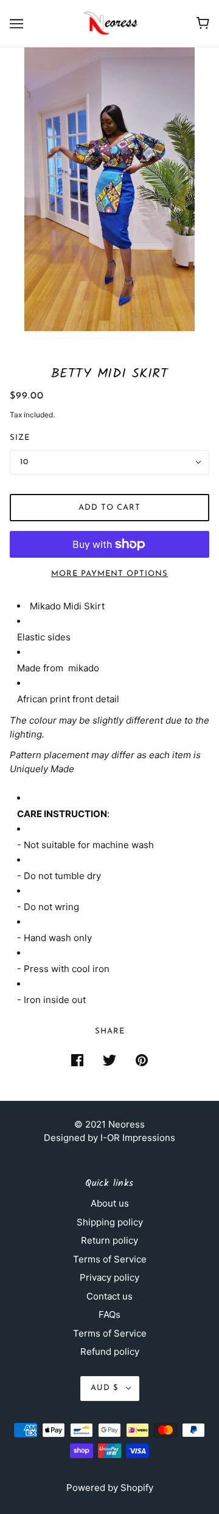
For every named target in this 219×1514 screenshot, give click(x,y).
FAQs (109, 1314)
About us (110, 1203)
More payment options (109, 574)
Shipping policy (110, 1222)
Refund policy (109, 1351)
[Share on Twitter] (109, 1060)
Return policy (109, 1240)
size (20, 438)
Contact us (109, 1296)
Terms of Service (110, 1259)
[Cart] (203, 23)
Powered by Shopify (109, 1487)
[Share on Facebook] (77, 1060)
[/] (109, 23)
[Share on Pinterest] (142, 1060)
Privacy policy (109, 1277)
